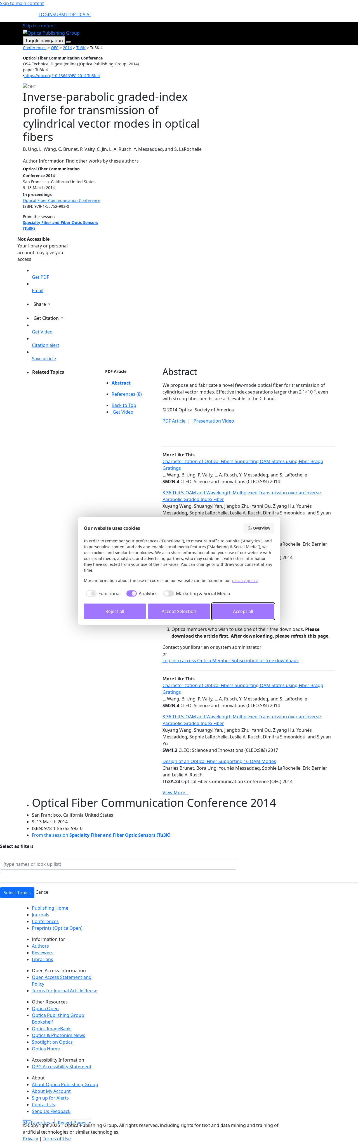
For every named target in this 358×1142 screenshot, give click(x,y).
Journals (40, 915)
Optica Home (46, 1049)
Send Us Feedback (51, 1111)
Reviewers (42, 953)
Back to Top (124, 405)
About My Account (51, 1091)
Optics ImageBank (51, 1029)
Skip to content (39, 26)
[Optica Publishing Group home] (51, 32)
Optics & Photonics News (58, 1035)
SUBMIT (61, 14)
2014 (67, 47)
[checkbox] (102, 593)
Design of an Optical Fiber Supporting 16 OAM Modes (219, 761)
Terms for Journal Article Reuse (64, 991)
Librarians (42, 959)
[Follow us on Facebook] (26, 1118)
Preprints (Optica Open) (57, 928)
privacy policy (245, 580)
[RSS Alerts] (30, 1118)
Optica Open (45, 1008)
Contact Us (43, 1105)
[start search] (31, 16)
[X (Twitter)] (24, 1118)
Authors (40, 946)
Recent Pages (73, 1123)
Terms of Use (57, 1139)
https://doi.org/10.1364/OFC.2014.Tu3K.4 (62, 75)
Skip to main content (22, 3)
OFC (54, 47)
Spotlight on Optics (52, 1042)
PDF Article (115, 371)
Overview (261, 528)
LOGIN (46, 14)
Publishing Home (50, 908)
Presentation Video (213, 421)
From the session (101, 835)
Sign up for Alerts (50, 1098)
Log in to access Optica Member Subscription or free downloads (230, 660)
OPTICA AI (80, 14)
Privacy (30, 1139)
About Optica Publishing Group (65, 1084)
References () (127, 394)
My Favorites (37, 1123)
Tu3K (81, 47)
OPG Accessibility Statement (61, 1067)
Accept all (243, 611)
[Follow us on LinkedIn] (28, 1118)
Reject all (114, 611)
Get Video (122, 412)
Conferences (34, 47)
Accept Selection (179, 611)
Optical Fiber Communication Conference (61, 200)
